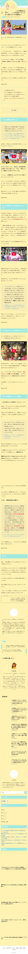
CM (3, 809)
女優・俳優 (5, 821)
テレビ (4, 641)
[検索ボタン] (27, 1)
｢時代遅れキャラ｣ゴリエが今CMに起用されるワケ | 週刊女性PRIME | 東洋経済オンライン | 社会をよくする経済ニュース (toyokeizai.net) (14, 307)
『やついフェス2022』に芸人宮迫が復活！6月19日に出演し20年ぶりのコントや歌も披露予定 (17, 599)
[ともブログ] (14, 6)
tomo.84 (14, 671)
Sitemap (14, 949)
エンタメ (5, 812)
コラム (4, 815)
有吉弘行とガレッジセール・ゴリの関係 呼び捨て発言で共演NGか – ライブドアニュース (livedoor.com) (14, 437)
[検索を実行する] (25, 792)
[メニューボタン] (1, 1)
